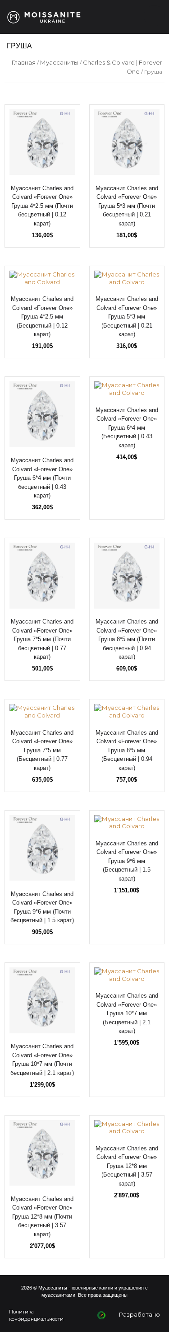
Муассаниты (59, 62)
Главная (24, 62)
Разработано (139, 1314)
